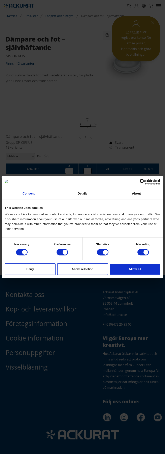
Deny (30, 269)
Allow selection (83, 269)
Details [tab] (83, 193)
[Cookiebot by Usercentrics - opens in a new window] (142, 182)
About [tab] (136, 193)
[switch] (62, 252)
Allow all (135, 269)
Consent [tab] (29, 193)
